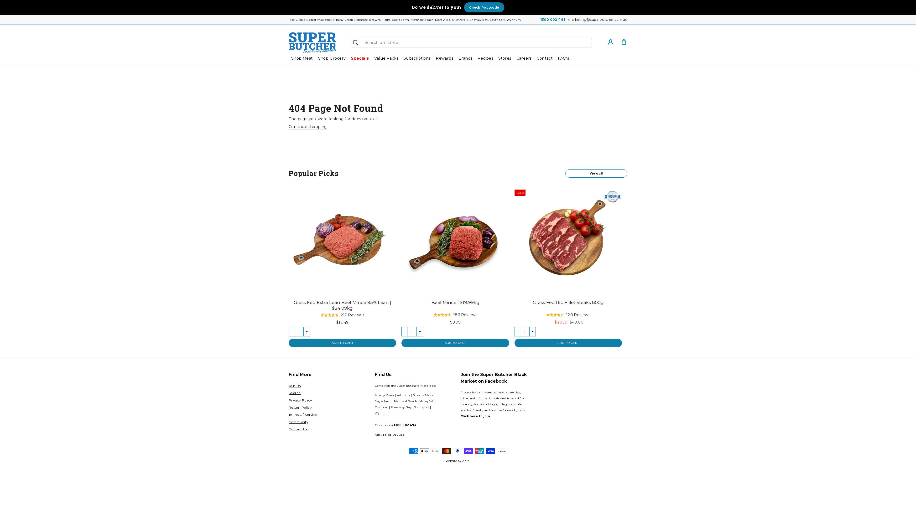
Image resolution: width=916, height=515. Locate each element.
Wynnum (382, 413)
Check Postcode (484, 7)
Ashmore (403, 395)
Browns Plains (423, 395)
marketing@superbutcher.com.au (597, 19)
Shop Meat (302, 58)
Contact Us (298, 429)
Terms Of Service (303, 415)
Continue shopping (308, 126)
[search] (476, 42)
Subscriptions (417, 58)
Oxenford (381, 407)
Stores (504, 58)
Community (298, 422)
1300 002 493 (553, 19)
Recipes (485, 58)
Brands (465, 58)
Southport (421, 407)
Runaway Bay (401, 407)
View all (596, 173)
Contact (545, 58)
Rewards (444, 58)
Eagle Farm (383, 401)
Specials (360, 58)
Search (295, 393)
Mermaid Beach (405, 401)
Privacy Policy (300, 400)
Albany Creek (385, 395)
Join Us (295, 386)
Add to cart (342, 343)
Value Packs (386, 58)
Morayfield (427, 401)
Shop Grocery (332, 58)
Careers (524, 58)
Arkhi (466, 461)
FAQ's (563, 58)
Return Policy (300, 407)
